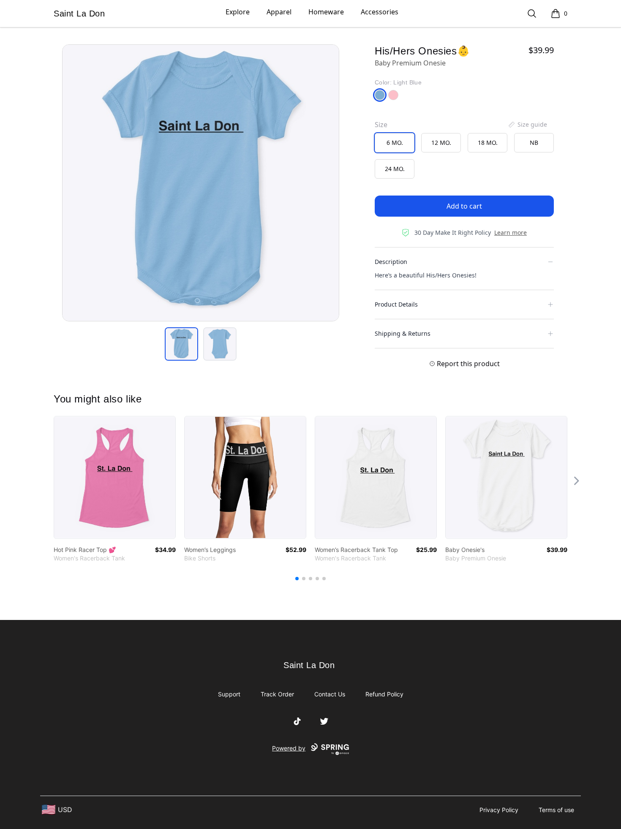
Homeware (326, 11)
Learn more (510, 232)
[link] (114, 477)
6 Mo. (395, 143)
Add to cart (464, 206)
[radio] (394, 142)
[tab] (181, 344)
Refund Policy (384, 694)
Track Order (277, 694)
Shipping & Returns (402, 333)
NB (534, 143)
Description (391, 262)
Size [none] (381, 124)
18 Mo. (488, 143)
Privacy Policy (498, 809)
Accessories (379, 11)
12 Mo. (441, 143)
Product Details (396, 304)
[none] (527, 124)
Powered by (288, 748)
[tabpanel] (200, 182)
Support (229, 694)
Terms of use (556, 809)
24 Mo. (395, 169)
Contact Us (329, 694)
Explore (238, 11)
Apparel (279, 11)
